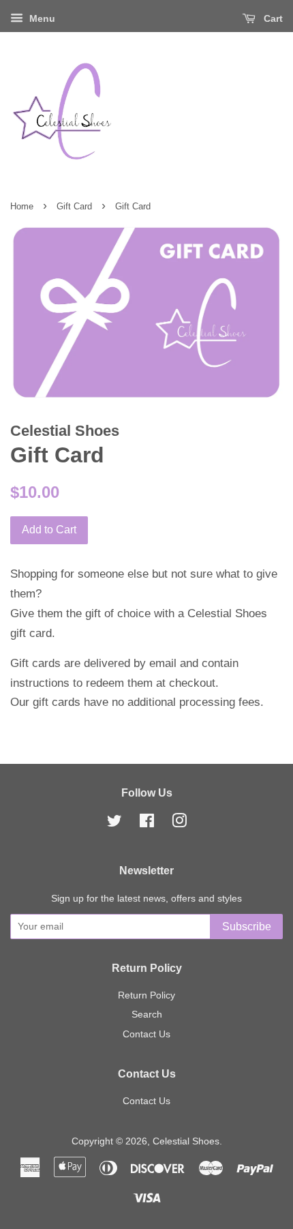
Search (147, 1014)
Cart (272, 18)
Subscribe (246, 926)
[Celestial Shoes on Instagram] (179, 823)
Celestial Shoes (186, 1141)
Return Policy (146, 995)
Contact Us (146, 1033)
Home (21, 206)
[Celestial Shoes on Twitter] (114, 823)
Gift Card (74, 206)
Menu (41, 18)
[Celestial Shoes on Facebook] (147, 823)
